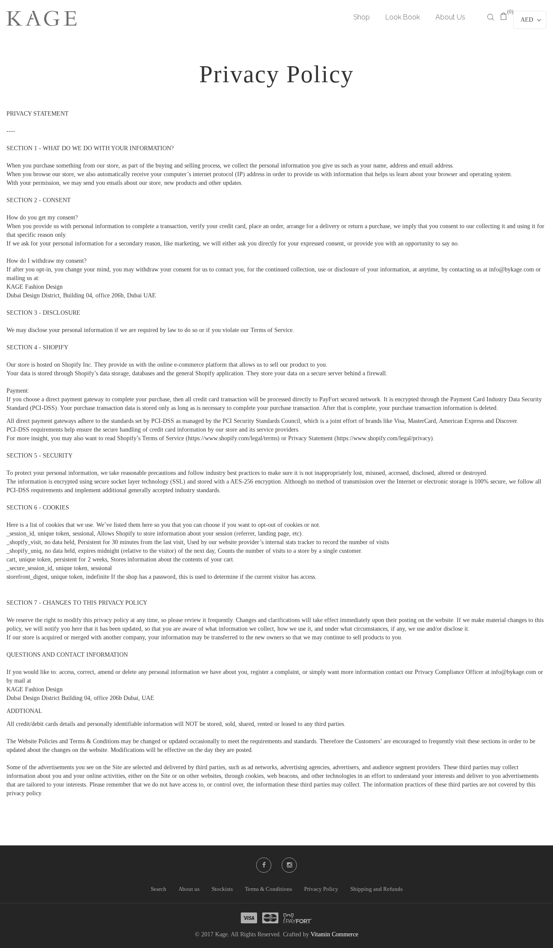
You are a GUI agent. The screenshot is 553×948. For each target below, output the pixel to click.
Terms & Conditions (268, 889)
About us (189, 889)
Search (158, 889)
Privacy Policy (321, 889)
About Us (450, 17)
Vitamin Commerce (334, 934)
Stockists (222, 889)
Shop (361, 17)
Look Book (402, 17)
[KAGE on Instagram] (289, 865)
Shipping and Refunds (376, 889)
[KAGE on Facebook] (264, 865)
